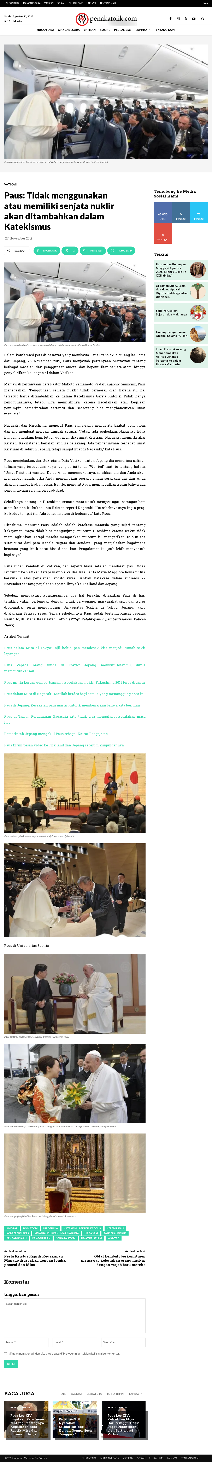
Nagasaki (91, 1233)
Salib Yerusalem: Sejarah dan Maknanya (171, 312)
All (63, 1393)
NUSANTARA (89, 1458)
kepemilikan (115, 1228)
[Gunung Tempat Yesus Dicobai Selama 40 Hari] (198, 334)
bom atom (30, 1228)
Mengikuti (181, 203)
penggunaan (41, 1238)
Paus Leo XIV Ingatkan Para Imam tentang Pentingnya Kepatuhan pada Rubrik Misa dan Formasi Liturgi (27, 1424)
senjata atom (65, 1238)
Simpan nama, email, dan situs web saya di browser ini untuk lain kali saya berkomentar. (64, 1353)
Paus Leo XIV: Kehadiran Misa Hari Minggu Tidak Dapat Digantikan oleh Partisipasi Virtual (123, 1424)
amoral (11, 1228)
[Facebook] (170, 19)
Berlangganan (164, 224)
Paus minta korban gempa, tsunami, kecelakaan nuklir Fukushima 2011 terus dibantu (74, 682)
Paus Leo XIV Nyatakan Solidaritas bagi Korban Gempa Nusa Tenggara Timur (75, 1426)
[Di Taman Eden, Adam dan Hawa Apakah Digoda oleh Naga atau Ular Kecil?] (198, 291)
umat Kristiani (91, 1238)
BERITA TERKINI (115, 1393)
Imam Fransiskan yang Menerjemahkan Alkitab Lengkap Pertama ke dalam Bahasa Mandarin (171, 356)
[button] (203, 19)
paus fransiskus (115, 1233)
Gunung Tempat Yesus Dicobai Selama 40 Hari (172, 333)
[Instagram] (178, 19)
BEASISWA (76, 1393)
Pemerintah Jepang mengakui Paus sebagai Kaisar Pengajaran (56, 734)
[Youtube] (193, 19)
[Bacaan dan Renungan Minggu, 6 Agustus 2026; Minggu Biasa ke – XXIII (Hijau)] (198, 270)
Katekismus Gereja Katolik (82, 1228)
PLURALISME (156, 1458)
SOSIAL (141, 1458)
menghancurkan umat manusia (57, 1233)
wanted (113, 1238)
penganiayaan (16, 1238)
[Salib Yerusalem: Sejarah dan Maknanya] (198, 313)
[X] (186, 19)
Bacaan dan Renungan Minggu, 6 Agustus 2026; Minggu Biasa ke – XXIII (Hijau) (172, 269)
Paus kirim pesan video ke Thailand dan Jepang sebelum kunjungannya (64, 745)
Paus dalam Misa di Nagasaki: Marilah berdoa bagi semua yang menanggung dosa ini (74, 694)
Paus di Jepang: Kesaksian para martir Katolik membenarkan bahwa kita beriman (72, 705)
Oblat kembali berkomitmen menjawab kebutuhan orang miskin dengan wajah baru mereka (113, 1260)
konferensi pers (17, 1233)
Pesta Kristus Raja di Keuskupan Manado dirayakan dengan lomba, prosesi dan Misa (35, 1260)
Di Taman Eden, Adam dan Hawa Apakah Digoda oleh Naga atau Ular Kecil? (172, 291)
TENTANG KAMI (190, 1458)
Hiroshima (50, 1228)
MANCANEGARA (109, 1458)
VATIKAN (10, 184)
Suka (163, 203)
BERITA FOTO (94, 1393)
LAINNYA (172, 1458)
